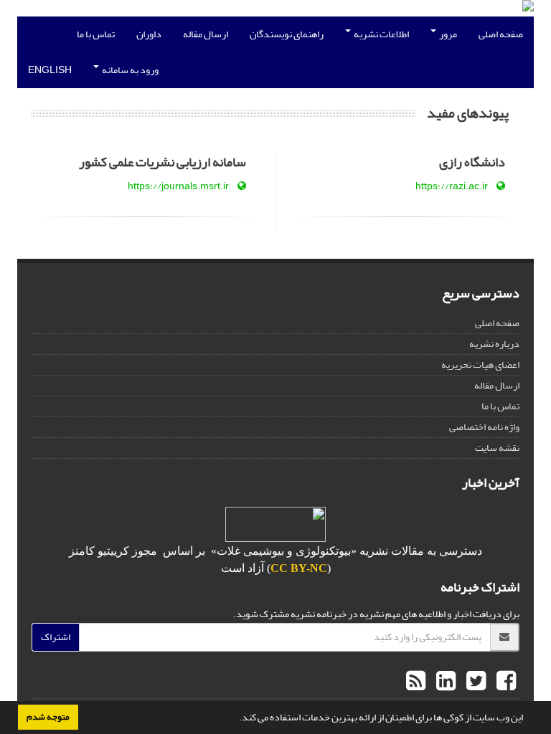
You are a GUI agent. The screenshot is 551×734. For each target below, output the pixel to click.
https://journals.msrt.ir (178, 186)
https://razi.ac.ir (451, 186)
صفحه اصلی (501, 34)
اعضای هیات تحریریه (480, 364)
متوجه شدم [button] (48, 716)
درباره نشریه (494, 343)
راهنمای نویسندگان (287, 34)
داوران (148, 34)
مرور (447, 34)
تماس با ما (96, 34)
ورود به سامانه (129, 70)
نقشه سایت (497, 447)
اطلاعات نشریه (380, 34)
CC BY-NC (298, 568)
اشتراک (55, 637)
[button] (235, 719)
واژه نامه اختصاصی (484, 427)
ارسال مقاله (205, 34)
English (50, 70)
